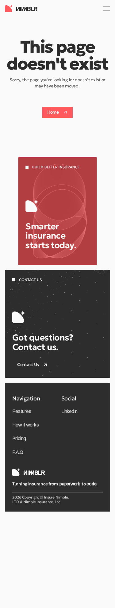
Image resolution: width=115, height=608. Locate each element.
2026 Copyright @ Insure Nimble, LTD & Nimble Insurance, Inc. (40, 499)
